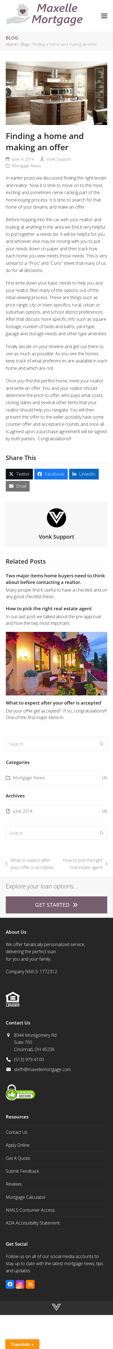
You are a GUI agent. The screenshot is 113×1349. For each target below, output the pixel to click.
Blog (25, 44)
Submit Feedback (22, 1171)
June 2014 (22, 811)
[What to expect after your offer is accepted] (57, 663)
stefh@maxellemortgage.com (42, 1069)
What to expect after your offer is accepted (53, 703)
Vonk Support (59, 159)
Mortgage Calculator (26, 1197)
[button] (104, 15)
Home (11, 44)
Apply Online (18, 1145)
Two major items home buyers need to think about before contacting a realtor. (55, 578)
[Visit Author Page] (56, 517)
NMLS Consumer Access (30, 1210)
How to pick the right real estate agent (49, 608)
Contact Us (16, 1132)
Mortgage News (26, 165)
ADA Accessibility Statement (33, 1223)
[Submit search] (102, 744)
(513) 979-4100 (29, 1060)
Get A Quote (18, 1158)
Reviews (14, 1184)
